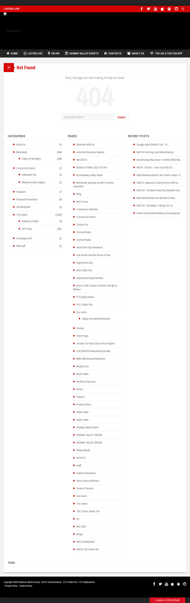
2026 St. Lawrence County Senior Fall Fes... (158, 182)
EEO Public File (84, 270)
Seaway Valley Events (84, 53)
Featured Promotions (26, 199)
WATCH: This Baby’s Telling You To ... (156, 205)
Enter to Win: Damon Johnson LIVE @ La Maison (95, 287)
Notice (79, 389)
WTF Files (27, 229)
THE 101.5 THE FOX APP (168, 53)
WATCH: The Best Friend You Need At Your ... (159, 190)
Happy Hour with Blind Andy (96, 318)
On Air (55, 53)
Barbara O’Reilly (30, 221)
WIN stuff (20, 246)
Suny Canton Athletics (87, 480)
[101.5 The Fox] (12, 31)
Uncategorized (24, 238)
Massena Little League (33, 182)
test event (81, 496)
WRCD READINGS (85, 541)
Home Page (82, 336)
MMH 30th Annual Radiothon (90, 358)
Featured (20, 191)
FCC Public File (84, 304)
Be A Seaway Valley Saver (89, 175)
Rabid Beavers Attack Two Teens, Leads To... (159, 175)
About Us (138, 53)
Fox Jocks (81, 312)
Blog (78, 194)
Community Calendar (87, 209)
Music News (82, 374)
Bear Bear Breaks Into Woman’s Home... (157, 198)
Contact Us (82, 224)
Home (14, 53)
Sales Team (82, 412)
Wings (79, 534)
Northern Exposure (85, 381)
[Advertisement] (118, 30)
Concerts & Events (25, 168)
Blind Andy (21, 152)
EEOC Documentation (52, 582)
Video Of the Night (31, 158)
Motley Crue (82, 366)
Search (121, 117)
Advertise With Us (85, 144)
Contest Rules (83, 232)
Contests (115, 53)
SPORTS (81, 458)
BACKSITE (81, 159)
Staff (78, 465)
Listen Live (35, 53)
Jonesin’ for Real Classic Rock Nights (95, 343)
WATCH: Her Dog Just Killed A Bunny (155, 152)
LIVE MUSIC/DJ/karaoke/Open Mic (93, 351)
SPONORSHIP (23, 207)
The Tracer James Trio (88, 511)
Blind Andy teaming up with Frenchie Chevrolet (93, 184)
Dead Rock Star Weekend (89, 247)
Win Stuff (81, 526)
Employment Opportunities (89, 278)
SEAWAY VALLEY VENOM (89, 435)
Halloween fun (29, 174)
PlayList (80, 397)
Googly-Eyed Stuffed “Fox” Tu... (153, 144)
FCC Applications (85, 297)
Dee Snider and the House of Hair (93, 255)
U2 (77, 519)
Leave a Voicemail (167, 600)
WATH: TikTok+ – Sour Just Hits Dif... (155, 167)
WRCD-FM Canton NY (87, 549)
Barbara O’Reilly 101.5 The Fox (91, 167)
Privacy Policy (83, 404)
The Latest (21, 214)
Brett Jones (82, 201)
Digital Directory (84, 262)
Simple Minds (83, 450)
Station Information (86, 473)
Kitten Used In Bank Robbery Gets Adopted (158, 213)
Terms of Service (85, 488)
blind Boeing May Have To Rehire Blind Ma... (159, 159)
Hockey (80, 328)
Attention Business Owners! (90, 152)
